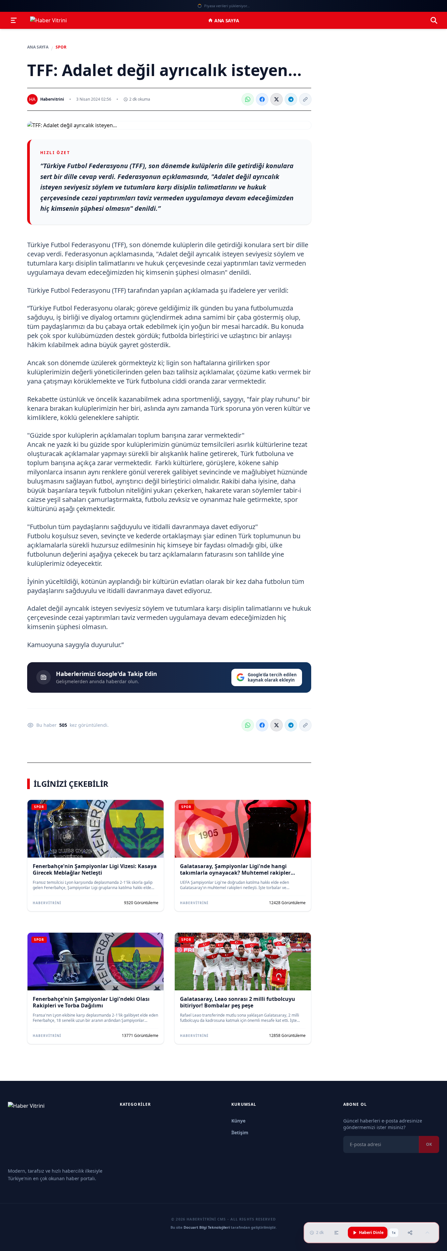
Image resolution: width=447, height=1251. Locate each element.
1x (394, 1232)
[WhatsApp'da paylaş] (248, 99)
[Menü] (14, 20)
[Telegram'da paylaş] (291, 99)
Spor (61, 47)
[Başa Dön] (427, 1233)
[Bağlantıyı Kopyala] (305, 99)
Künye (238, 1121)
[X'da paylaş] (276, 99)
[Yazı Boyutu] (336, 1233)
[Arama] (434, 20)
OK (429, 1144)
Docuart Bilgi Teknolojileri (207, 1227)
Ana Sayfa (226, 20)
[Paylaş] (410, 1233)
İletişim (239, 1132)
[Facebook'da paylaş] (262, 99)
